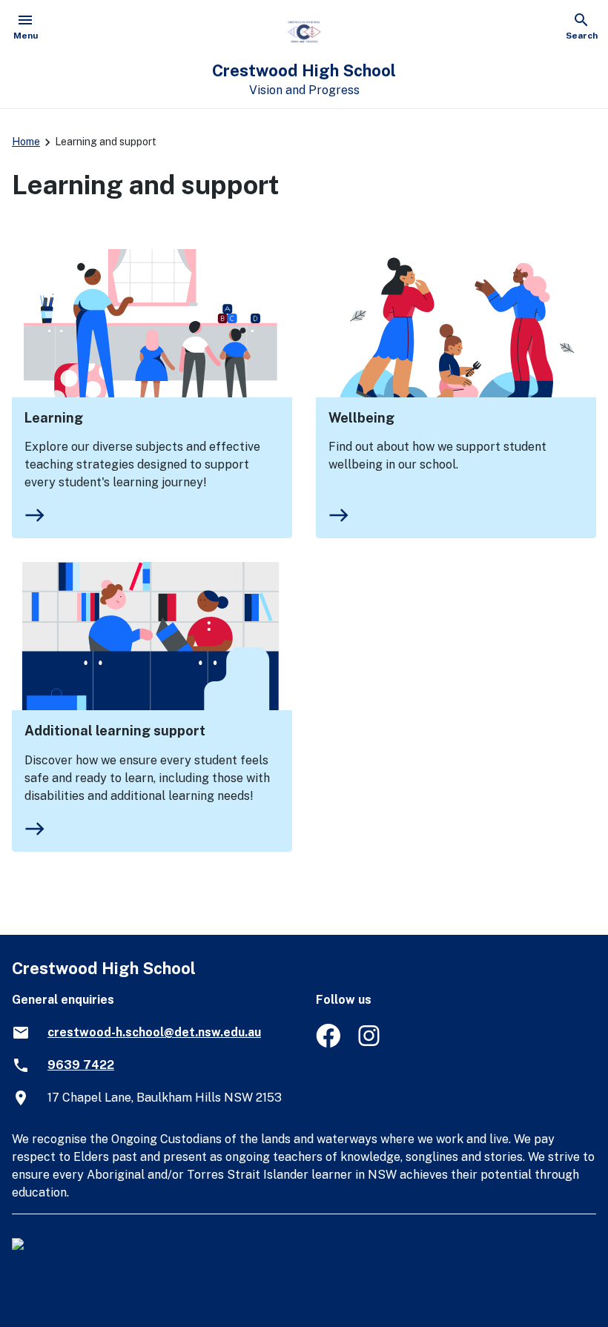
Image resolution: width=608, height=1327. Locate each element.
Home (26, 142)
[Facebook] (328, 1043)
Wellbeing (361, 418)
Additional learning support (114, 730)
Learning (53, 418)
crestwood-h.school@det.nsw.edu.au (154, 1032)
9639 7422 (80, 1065)
